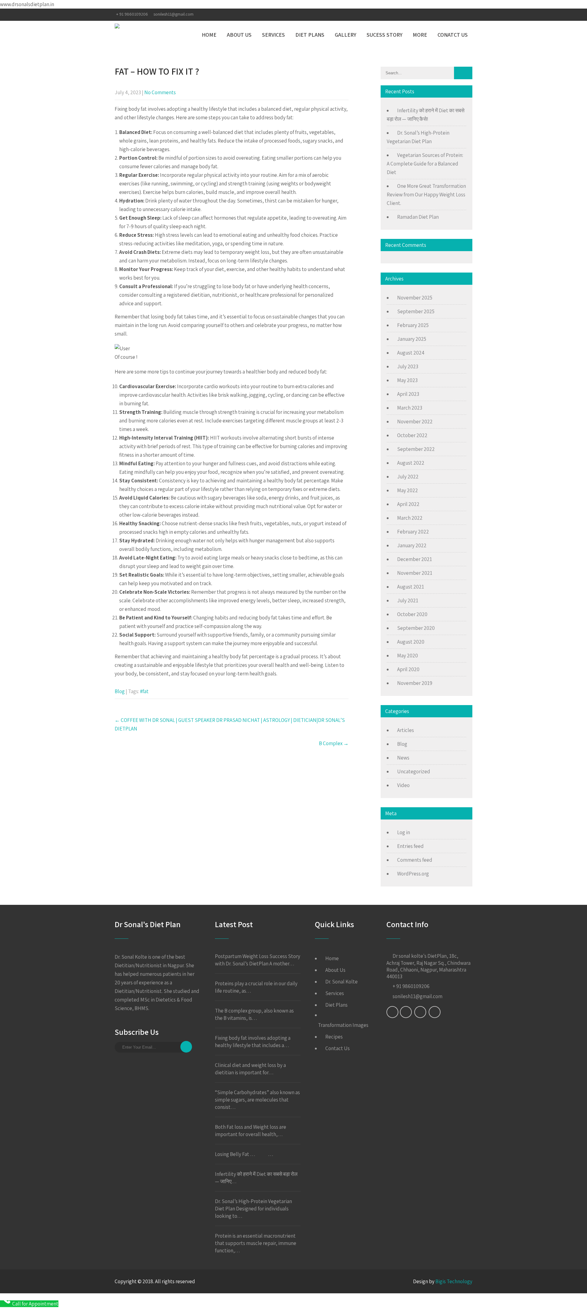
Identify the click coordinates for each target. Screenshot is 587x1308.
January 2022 (411, 545)
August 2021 (410, 586)
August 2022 (410, 462)
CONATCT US (452, 34)
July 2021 (407, 600)
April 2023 (408, 394)
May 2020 (407, 655)
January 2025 (411, 339)
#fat (144, 691)
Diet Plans (336, 1004)
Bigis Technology (453, 1281)
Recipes (334, 1036)
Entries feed (410, 846)
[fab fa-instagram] (454, 15)
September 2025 (415, 311)
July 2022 (408, 476)
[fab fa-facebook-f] (431, 15)
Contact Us (337, 1048)
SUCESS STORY (384, 34)
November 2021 (414, 573)
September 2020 (416, 628)
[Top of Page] (569, 1294)
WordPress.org (413, 873)
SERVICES (273, 34)
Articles (405, 730)
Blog (120, 691)
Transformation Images (343, 1025)
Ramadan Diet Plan (418, 217)
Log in (403, 832)
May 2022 (407, 490)
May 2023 (407, 380)
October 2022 (412, 435)
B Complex (334, 743)
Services (334, 993)
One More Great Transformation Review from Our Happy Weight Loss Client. (426, 194)
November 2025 (414, 297)
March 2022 (410, 518)
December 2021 (414, 559)
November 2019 (414, 683)
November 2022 (415, 421)
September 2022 (416, 449)
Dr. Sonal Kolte (341, 981)
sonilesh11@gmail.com (173, 14)
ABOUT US (239, 34)
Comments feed (414, 860)
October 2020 (412, 614)
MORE (420, 34)
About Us (335, 970)
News (403, 757)
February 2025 (413, 325)
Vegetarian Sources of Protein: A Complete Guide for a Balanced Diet (425, 164)
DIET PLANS (309, 34)
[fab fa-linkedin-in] (443, 15)
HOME (209, 34)
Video (403, 785)
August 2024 (410, 352)
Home (332, 958)
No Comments (160, 92)
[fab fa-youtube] (466, 15)
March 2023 (409, 407)
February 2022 (413, 531)
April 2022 (408, 504)
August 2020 (410, 641)
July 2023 (407, 366)
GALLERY (345, 34)
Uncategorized (413, 771)
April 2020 (408, 669)
